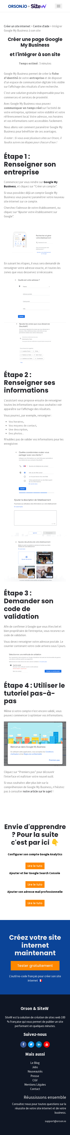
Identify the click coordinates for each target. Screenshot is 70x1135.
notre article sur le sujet (37, 791)
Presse (35, 1076)
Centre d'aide (41, 26)
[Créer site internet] (27, 6)
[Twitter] (31, 1044)
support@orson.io (55, 1121)
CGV (35, 1080)
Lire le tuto (35, 866)
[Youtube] (47, 1044)
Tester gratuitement (35, 965)
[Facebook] (23, 1044)
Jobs (35, 1067)
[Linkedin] (39, 1044)
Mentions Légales (35, 1084)
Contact (35, 1089)
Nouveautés (35, 1071)
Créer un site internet (17, 26)
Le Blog (35, 1063)
